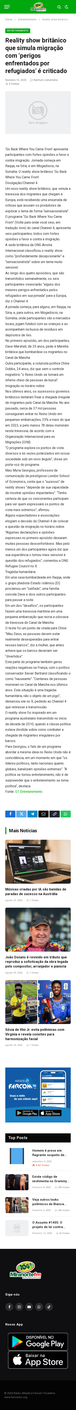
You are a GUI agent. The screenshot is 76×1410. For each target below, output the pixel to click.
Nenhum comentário (46, 80)
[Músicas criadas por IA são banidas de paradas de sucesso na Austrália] (38, 862)
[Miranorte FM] (38, 7)
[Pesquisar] (59, 7)
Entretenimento (17, 30)
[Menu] (7, 7)
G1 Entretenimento (28, 792)
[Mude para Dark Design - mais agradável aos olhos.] (66, 7)
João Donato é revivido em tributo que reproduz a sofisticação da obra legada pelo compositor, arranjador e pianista (36, 962)
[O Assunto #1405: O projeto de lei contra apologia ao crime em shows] (16, 1228)
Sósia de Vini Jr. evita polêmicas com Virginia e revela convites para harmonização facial (34, 1034)
